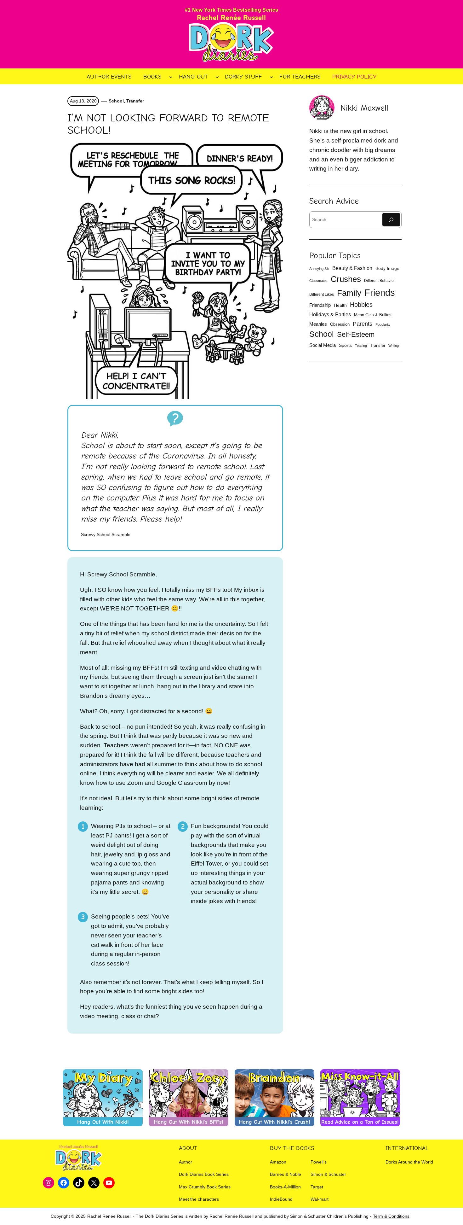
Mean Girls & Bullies (373, 314)
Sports (345, 345)
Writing (393, 345)
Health (340, 305)
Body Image (387, 268)
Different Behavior (379, 280)
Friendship (320, 305)
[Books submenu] (171, 77)
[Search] (391, 219)
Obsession (340, 324)
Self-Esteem (355, 334)
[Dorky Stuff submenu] (271, 77)
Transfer (135, 100)
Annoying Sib (319, 269)
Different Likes (321, 294)
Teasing (361, 345)
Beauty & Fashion (352, 268)
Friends (379, 292)
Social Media (322, 345)
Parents (362, 324)
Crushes (346, 279)
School (116, 100)
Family (349, 293)
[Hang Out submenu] (217, 77)
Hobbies (361, 304)
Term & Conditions (391, 1216)
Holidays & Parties (330, 314)
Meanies (318, 324)
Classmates (318, 281)
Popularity (383, 324)
